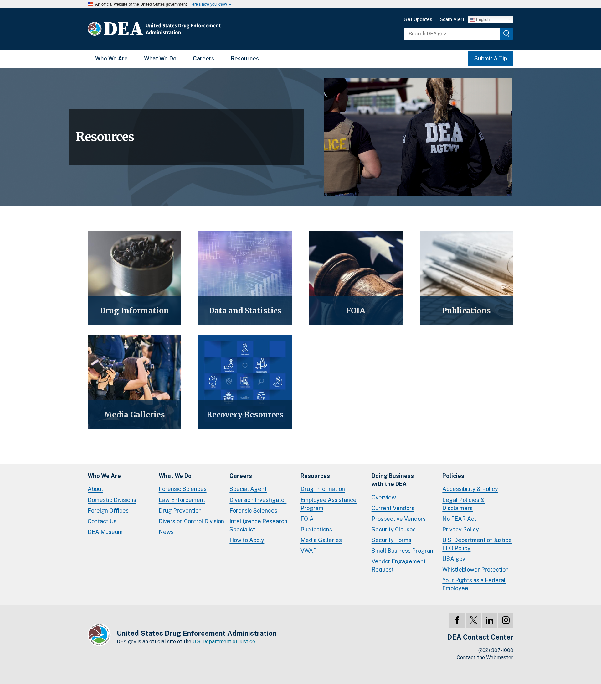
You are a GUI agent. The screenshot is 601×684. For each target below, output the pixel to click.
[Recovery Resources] (245, 382)
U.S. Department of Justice (224, 642)
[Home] (173, 28)
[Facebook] (457, 620)
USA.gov (453, 559)
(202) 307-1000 (495, 650)
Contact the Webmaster (485, 658)
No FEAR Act (459, 518)
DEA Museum (105, 532)
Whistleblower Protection (475, 569)
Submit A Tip (490, 58)
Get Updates (418, 19)
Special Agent (248, 489)
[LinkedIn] (489, 620)
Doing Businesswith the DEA (393, 480)
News (166, 532)
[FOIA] (356, 278)
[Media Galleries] (134, 382)
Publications (316, 529)
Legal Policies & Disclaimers (463, 504)
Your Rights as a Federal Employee (474, 584)
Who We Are (111, 58)
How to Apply (246, 540)
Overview (384, 497)
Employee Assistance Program (328, 504)
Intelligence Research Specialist (258, 525)
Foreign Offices (108, 510)
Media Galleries (321, 540)
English (482, 19)
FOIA (307, 518)
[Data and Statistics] (245, 278)
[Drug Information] (134, 278)
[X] (473, 620)
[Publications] (466, 278)
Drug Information (322, 489)
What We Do (160, 58)
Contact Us (102, 521)
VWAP (308, 550)
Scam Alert (452, 19)
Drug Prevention (180, 510)
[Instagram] (505, 620)
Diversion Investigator (257, 500)
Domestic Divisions (112, 500)
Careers (203, 58)
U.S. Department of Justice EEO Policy (477, 544)
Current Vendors (393, 508)
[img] (506, 34)
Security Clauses (394, 529)
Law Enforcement (182, 500)
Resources (244, 58)
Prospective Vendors (399, 518)
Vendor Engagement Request (399, 565)
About (95, 489)
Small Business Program (403, 550)
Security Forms (391, 540)
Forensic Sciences (183, 489)
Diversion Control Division (191, 521)
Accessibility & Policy (470, 489)
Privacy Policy (460, 529)
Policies (453, 476)
